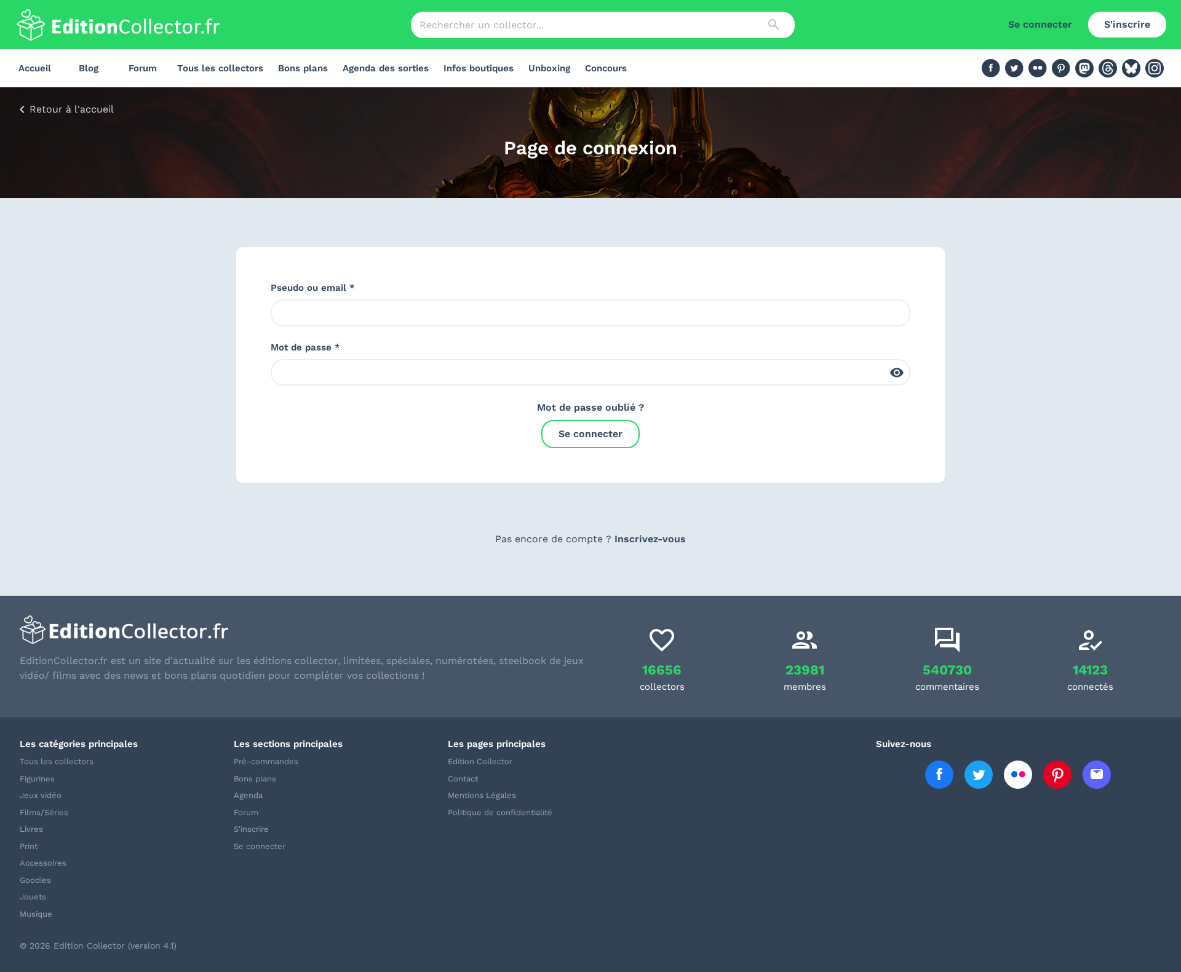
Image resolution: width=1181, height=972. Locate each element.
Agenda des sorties (386, 68)
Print (29, 846)
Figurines (37, 778)
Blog (88, 68)
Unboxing (549, 68)
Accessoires (43, 862)
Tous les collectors (220, 68)
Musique (36, 914)
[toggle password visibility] (897, 372)
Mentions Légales (482, 795)
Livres (31, 829)
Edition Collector (480, 761)
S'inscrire (1127, 24)
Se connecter (1040, 24)
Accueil (34, 68)
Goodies (35, 880)
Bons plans (303, 68)
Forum (143, 68)
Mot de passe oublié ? (590, 407)
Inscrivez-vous (650, 539)
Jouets (33, 896)
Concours (606, 68)
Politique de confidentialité (500, 812)
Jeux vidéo (41, 795)
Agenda (248, 795)
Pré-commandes (266, 761)
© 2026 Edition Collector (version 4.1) (98, 945)
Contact (463, 778)
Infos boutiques (478, 68)
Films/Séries (44, 812)
